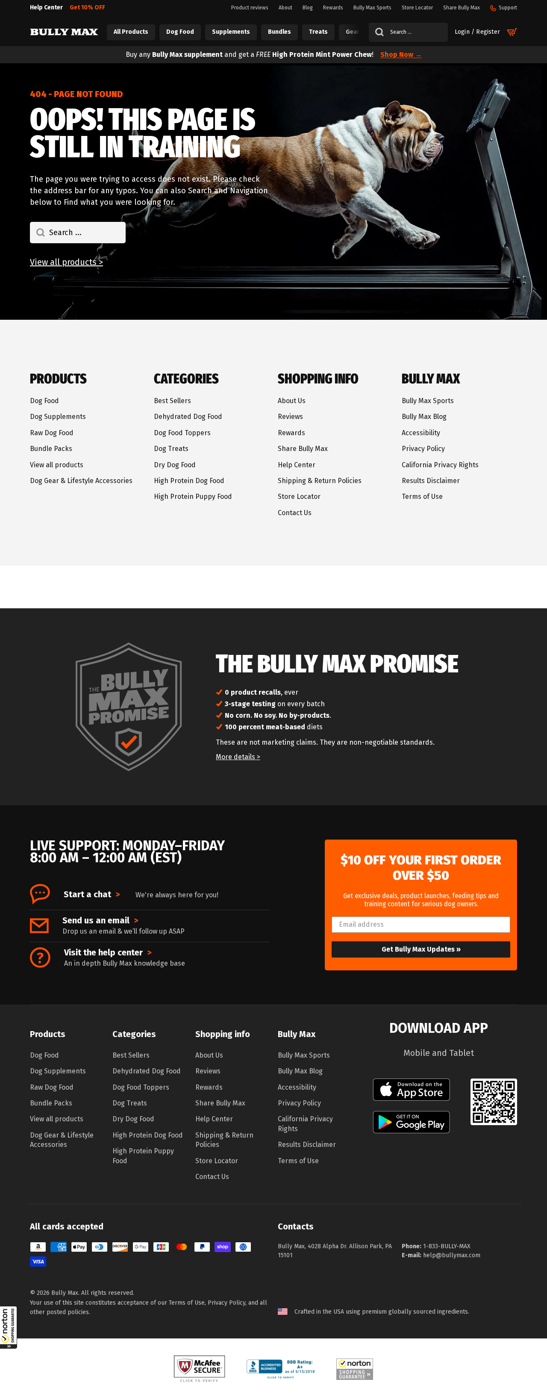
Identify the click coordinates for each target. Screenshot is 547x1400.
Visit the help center (107, 952)
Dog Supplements (58, 417)
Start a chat (92, 894)
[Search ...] (376, 32)
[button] (8, 1327)
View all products (56, 465)
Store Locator (299, 496)
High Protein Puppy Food (193, 496)
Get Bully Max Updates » (421, 949)
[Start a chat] (40, 894)
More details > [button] (238, 757)
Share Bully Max (303, 449)
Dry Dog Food (175, 465)
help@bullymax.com (451, 1255)
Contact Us (295, 513)
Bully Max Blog (424, 417)
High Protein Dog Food (189, 481)
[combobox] (408, 32)
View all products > (66, 262)
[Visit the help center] (40, 957)
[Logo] (64, 32)
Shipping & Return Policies (320, 481)
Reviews (290, 417)
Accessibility (421, 433)
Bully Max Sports (428, 401)
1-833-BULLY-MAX (447, 1246)
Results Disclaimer (431, 481)
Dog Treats (171, 449)
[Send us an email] (39, 925)
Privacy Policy (423, 449)
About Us (292, 401)
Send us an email (100, 920)
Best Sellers (172, 401)
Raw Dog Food (52, 433)
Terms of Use (422, 496)
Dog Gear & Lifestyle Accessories (81, 481)
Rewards (291, 433)
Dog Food (44, 401)
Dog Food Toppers (182, 433)
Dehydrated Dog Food (188, 417)
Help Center (296, 465)
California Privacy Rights (440, 465)
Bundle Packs (51, 449)
